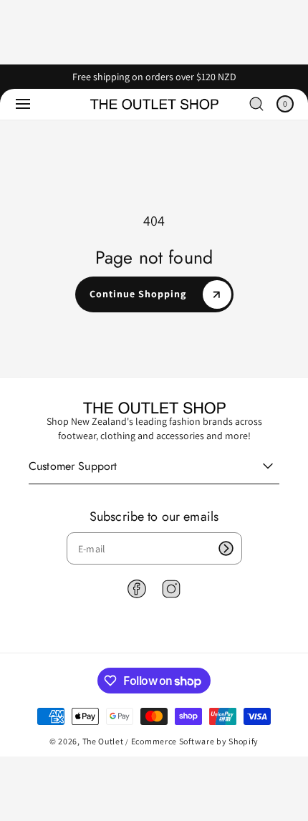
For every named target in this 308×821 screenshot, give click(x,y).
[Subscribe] (226, 548)
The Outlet (103, 741)
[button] (23, 103)
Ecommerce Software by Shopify (195, 741)
